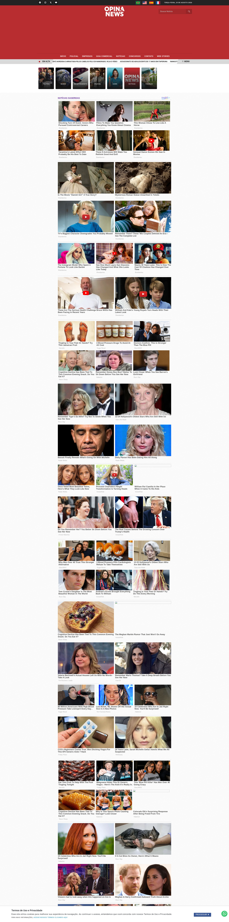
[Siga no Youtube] (56, 3)
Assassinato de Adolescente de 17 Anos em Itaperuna (123, 62)
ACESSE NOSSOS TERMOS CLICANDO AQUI (51, 917)
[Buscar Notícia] (189, 11)
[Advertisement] (114, 35)
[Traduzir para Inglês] (144, 3)
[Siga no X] (51, 3)
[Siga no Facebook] (40, 3)
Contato (149, 56)
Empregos (88, 56)
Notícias (121, 56)
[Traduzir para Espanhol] (151, 3)
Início (64, 56)
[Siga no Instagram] (45, 3)
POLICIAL (75, 56)
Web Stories (163, 56)
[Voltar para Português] (138, 3)
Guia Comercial (105, 56)
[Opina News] (114, 11)
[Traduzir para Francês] (158, 3)
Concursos (136, 56)
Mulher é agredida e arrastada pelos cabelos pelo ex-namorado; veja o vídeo (62, 62)
